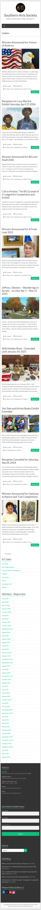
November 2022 (7, 659)
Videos (4, 587)
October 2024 (6, 625)
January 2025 (6, 622)
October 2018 (6, 743)
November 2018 (7, 740)
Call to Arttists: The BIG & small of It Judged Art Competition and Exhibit (20, 194)
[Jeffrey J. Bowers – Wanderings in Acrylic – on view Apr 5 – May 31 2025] (20, 298)
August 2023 (6, 642)
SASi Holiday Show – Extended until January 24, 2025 (18, 350)
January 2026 (6, 609)
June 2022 (5, 669)
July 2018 (5, 750)
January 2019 (6, 733)
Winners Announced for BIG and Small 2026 (15, 877)
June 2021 (5, 689)
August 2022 (6, 666)
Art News (7, 89)
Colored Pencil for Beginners (11, 570)
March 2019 (6, 727)
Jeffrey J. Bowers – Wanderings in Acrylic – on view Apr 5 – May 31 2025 (20, 290)
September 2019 (7, 713)
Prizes (30, 89)
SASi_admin (8, 86)
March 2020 (6, 706)
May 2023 (5, 649)
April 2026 (5, 602)
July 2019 (5, 716)
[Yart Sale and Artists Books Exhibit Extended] (20, 416)
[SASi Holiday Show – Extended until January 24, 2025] (20, 356)
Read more (35, 92)
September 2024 (7, 629)
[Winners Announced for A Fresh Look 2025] (20, 236)
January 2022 (6, 673)
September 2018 (7, 747)
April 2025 (5, 619)
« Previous (7, 554)
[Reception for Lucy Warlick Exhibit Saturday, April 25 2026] (20, 108)
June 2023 (5, 646)
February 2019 (6, 730)
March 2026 (6, 605)
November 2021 (7, 676)
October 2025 (6, 612)
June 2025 (5, 615)
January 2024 (6, 639)
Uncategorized (7, 584)
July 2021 (5, 686)
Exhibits (25, 89)
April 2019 (5, 723)
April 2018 (5, 753)
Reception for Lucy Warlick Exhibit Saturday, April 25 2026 (19, 103)
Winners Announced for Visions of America (14, 863)
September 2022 (7, 663)
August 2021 (6, 683)
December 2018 (7, 737)
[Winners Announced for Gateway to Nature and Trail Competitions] (20, 501)
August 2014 (6, 757)
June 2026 (5, 598)
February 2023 (6, 652)
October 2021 (6, 679)
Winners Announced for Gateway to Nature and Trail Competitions (20, 495)
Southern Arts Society (20, 15)
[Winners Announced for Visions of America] (20, 50)
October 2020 (6, 700)
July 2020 (5, 703)
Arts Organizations (16, 89)
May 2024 (5, 636)
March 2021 (6, 693)
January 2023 (6, 656)
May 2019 (5, 720)
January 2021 (6, 696)
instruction (5, 577)
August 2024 (6, 632)
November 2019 (7, 710)
